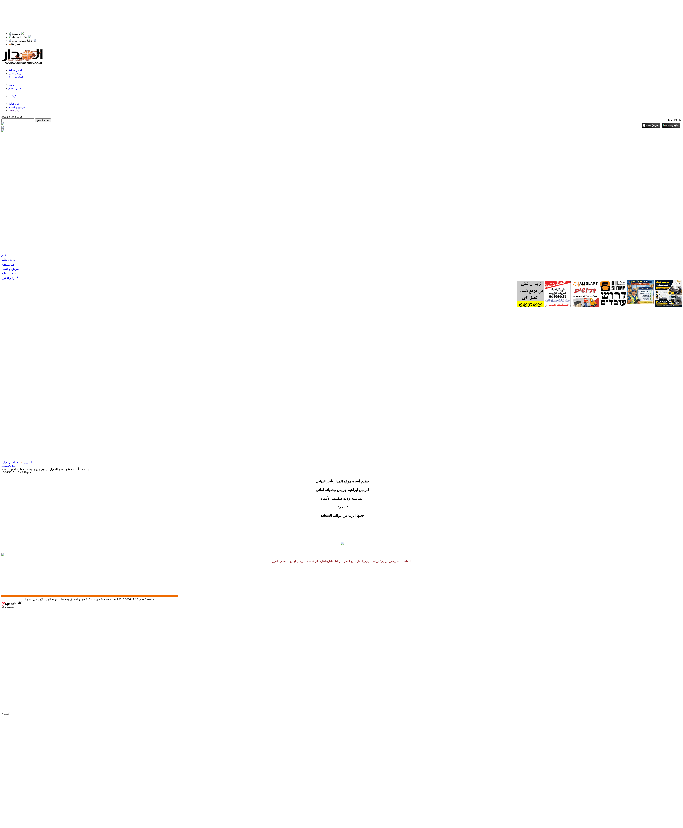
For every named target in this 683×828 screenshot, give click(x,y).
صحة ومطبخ (8, 273)
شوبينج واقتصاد (10, 268)
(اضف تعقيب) (9, 465)
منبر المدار (7, 264)
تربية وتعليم (8, 259)
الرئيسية (27, 462)
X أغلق (18, 602)
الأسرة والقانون (10, 278)
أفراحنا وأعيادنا (10, 462)
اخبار (4, 254)
